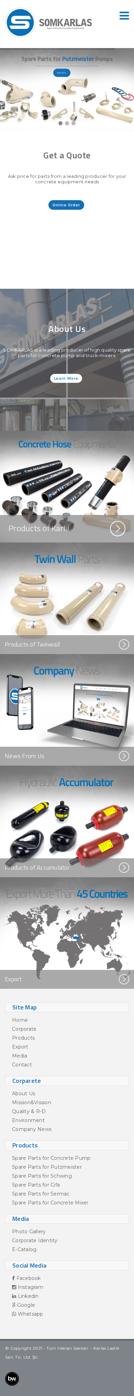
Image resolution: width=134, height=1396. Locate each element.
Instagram (29, 1287)
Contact (22, 1065)
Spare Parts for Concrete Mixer (50, 1203)
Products (23, 1038)
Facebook (28, 1278)
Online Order (66, 205)
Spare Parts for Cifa (36, 1185)
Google (25, 1305)
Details (61, 72)
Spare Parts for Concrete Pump (51, 1158)
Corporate (24, 1029)
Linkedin (27, 1296)
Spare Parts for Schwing (42, 1176)
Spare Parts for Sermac (41, 1194)
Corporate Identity (35, 1240)
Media (19, 1056)
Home (20, 1020)
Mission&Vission (31, 1102)
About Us (23, 1093)
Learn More (66, 378)
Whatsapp (29, 1314)
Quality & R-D (29, 1111)
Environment (28, 1120)
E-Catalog (24, 1249)
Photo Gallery (29, 1231)
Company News (32, 1129)
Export (20, 1047)
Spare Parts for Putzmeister (47, 1167)
